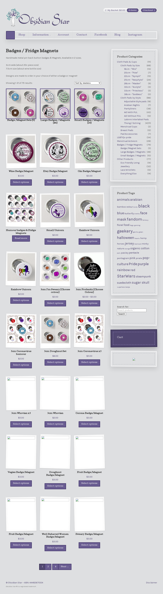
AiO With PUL (130, 112)
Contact (81, 35)
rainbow (123, 270)
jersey (129, 243)
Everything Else (128, 173)
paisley (124, 252)
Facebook (100, 35)
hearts (137, 238)
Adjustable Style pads (135, 101)
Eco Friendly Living (129, 162)
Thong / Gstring (132, 123)
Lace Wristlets (127, 170)
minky (145, 243)
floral (120, 224)
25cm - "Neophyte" (133, 79)
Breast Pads (126, 130)
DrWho (137, 214)
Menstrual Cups (128, 126)
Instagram (135, 35)
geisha (135, 232)
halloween (125, 237)
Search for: (123, 306)
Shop (21, 35)
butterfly (129, 213)
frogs (132, 225)
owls (118, 253)
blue (120, 213)
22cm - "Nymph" (132, 76)
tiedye (127, 287)
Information (40, 35)
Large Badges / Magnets (132, 152)
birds (135, 207)
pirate (139, 258)
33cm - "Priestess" (133, 90)
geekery (125, 231)
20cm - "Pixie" (131, 72)
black (144, 206)
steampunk (143, 276)
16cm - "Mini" (130, 69)
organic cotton (139, 248)
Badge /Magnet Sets (130, 148)
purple (143, 264)
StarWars (126, 276)
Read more (21, 238)
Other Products (125, 159)
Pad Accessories (129, 134)
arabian (136, 200)
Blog (117, 35)
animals (123, 200)
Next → (65, 567)
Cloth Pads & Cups (127, 61)
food (126, 225)
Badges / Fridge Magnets (130, 144)
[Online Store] (38, 17)
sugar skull (140, 282)
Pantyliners (130, 108)
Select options (21, 182)
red (132, 270)
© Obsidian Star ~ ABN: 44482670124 (24, 582)
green (141, 232)
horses (120, 243)
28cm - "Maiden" (132, 83)
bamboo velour (125, 206)
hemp (143, 238)
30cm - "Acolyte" (132, 87)
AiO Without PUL (132, 116)
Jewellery (125, 166)
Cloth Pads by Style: (130, 98)
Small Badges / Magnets (133, 155)
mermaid (137, 244)
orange (127, 249)
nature (120, 248)
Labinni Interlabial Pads (136, 119)
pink (132, 258)
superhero (121, 287)
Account (63, 35)
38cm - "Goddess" (133, 94)
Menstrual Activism (127, 141)
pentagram (123, 258)
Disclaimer (151, 582)
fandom (134, 219)
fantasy (145, 220)
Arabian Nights (132, 105)
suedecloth (124, 282)
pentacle (134, 252)
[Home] (10, 35)
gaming (137, 225)
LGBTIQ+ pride (124, 137)
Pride (133, 264)
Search (121, 314)
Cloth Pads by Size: (130, 65)
